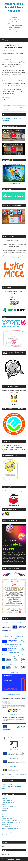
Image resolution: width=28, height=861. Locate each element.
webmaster (13, 50)
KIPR (14, 734)
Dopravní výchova (6, 835)
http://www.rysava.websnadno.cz (11, 822)
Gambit (18, 859)
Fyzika (3, 814)
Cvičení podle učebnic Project (9, 806)
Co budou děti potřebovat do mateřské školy (14, 105)
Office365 (14, 22)
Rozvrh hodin (5, 120)
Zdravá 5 (4, 830)
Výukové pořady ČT (7, 800)
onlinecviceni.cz (6, 826)
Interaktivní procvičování (8, 802)
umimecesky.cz (6, 824)
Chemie (4, 812)
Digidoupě (4, 810)
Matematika (5, 808)
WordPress (11, 859)
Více (3, 451)
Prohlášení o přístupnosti (14, 31)
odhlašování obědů (17, 25)
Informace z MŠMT (7, 784)
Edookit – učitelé (14, 29)
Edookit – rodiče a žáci (14, 27)
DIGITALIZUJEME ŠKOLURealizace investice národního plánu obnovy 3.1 (14, 655)
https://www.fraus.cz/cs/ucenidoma (11, 820)
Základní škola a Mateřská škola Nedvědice (14, 7)
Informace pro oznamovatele (14, 33)
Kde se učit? (5, 798)
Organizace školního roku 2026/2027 (12, 118)
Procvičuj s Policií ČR (7, 832)
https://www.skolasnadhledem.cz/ (11, 828)
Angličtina (4, 804)
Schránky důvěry (14, 19)
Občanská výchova (7, 818)
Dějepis (4, 816)
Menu (6, 40)
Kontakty (14, 17)
